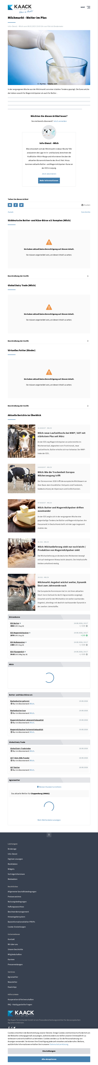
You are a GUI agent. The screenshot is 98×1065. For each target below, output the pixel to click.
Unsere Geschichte (15, 949)
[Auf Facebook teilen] (16, 205)
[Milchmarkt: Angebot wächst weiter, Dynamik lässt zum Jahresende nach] (21, 592)
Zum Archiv (85, 212)
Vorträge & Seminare (16, 874)
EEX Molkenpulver (17, 642)
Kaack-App (12, 987)
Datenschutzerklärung (59, 1044)
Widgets (11, 869)
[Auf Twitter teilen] (21, 205)
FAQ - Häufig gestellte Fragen (20, 1004)
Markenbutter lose (18, 710)
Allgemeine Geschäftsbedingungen (22, 891)
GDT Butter (15, 767)
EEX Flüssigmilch (17, 651)
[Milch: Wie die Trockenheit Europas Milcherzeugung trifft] (21, 478)
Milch (32, 703)
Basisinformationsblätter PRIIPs (21, 922)
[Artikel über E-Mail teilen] (10, 205)
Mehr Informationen (49, 180)
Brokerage (12, 849)
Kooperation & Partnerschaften (21, 999)
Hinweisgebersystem (16, 916)
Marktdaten (12, 864)
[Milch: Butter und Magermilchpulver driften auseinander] (21, 515)
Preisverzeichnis (14, 896)
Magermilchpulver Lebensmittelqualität (27, 720)
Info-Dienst (12, 854)
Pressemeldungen (15, 964)
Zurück (10, 212)
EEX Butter (14, 623)
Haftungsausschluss (16, 906)
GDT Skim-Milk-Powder (19, 758)
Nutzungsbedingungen (17, 901)
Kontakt (11, 939)
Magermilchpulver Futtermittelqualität (26, 729)
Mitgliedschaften (15, 954)
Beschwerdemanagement (18, 911)
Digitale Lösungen (15, 859)
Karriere (11, 959)
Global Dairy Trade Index (20, 748)
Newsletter (12, 982)
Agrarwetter (13, 977)
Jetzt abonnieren (49, 174)
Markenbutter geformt (19, 701)
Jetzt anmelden (60, 121)
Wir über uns (13, 944)
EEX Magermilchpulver (19, 632)
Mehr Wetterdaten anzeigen (49, 820)
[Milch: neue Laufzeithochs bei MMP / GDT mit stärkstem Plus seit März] (21, 441)
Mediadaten (12, 879)
